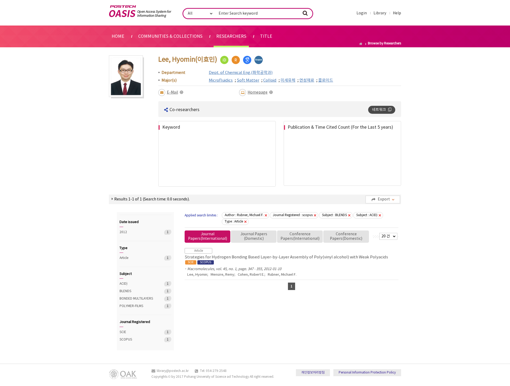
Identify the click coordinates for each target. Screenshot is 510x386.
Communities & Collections (170, 36)
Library (379, 13)
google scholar (247, 60)
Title (266, 36)
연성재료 (306, 80)
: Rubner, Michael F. (244, 215)
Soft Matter (248, 80)
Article (138, 258)
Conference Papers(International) (300, 236)
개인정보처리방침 (313, 372)
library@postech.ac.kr (173, 371)
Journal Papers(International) (207, 236)
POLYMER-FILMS (138, 306)
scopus (258, 60)
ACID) (138, 284)
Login (361, 13)
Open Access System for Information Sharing (140, 11)
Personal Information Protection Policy (367, 372)
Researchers (231, 36)
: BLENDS (334, 215)
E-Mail (172, 92)
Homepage (257, 92)
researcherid (236, 60)
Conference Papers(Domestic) (346, 236)
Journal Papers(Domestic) (253, 236)
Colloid (270, 80)
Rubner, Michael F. (282, 275)
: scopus (293, 215)
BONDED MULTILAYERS (138, 298)
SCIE (138, 332)
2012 (138, 232)
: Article (234, 221)
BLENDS (138, 291)
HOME (118, 36)
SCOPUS (138, 339)
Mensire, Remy (222, 275)
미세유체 (287, 80)
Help (397, 13)
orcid (224, 60)
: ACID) (366, 215)
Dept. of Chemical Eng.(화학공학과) (241, 72)
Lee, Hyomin (197, 275)
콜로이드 (325, 80)
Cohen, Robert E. (251, 275)
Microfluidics (221, 80)
